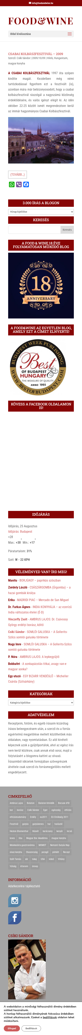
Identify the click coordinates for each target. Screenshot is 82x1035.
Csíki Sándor (23, 58)
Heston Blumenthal (19, 831)
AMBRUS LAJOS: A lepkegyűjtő (39, 657)
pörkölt (55, 852)
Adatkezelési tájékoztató (24, 886)
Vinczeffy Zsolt (17, 619)
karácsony (48, 831)
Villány (61, 859)
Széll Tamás (15, 859)
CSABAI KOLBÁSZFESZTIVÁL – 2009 (35, 54)
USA (43, 859)
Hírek (50, 58)
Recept (66, 852)
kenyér (60, 831)
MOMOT (42, 845)
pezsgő (45, 852)
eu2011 (43, 817)
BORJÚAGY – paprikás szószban (40, 580)
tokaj (34, 859)
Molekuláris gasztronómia (22, 845)
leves (12, 838)
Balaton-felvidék (46, 803)
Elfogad (12, 1028)
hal (49, 824)
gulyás (25, 824)
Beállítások (31, 1028)
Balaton (30, 803)
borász (20, 810)
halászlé (58, 824)
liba (20, 838)
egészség (56, 810)
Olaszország (32, 852)
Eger (45, 810)
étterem (24, 866)
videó (51, 859)
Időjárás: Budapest (20, 531)
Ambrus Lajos (16, 803)
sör (26, 859)
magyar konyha (16, 63)
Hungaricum (60, 58)
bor (11, 810)
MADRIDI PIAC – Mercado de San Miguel (43, 600)
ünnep (35, 866)
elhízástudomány (18, 817)
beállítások (50, 1017)
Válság (13, 866)
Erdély (33, 817)
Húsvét (35, 831)
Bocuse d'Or (64, 803)
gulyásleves (38, 824)
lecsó (69, 831)
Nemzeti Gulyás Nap (59, 845)
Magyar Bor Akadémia (37, 838)
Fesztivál (14, 824)
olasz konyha (16, 852)
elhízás (67, 810)
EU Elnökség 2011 (59, 817)
